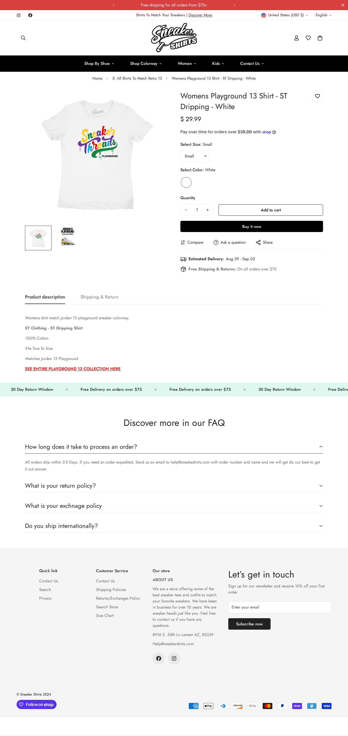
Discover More (200, 15)
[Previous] (113, 5)
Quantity (187, 198)
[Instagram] (19, 15)
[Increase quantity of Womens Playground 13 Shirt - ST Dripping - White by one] (207, 209)
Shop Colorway (143, 63)
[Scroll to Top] (338, 708)
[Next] (234, 5)
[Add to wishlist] (317, 96)
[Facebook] (30, 15)
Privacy (45, 598)
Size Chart (105, 615)
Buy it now (251, 226)
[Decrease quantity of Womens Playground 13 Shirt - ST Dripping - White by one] (186, 209)
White (186, 182)
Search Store (107, 607)
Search (45, 590)
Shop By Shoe (97, 63)
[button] (320, 38)
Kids (216, 63)
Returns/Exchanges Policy (118, 598)
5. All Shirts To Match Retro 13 (137, 78)
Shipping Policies (111, 590)
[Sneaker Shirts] (174, 37)
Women (185, 63)
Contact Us (250, 63)
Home (97, 78)
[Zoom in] (157, 100)
